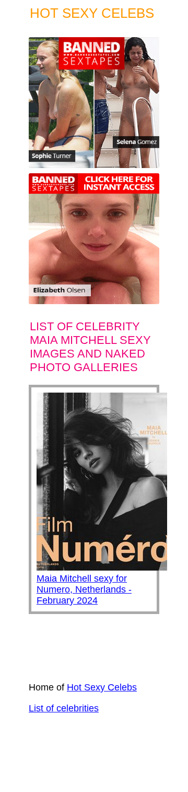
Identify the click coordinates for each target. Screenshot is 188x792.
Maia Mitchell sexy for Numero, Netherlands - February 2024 (84, 589)
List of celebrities (64, 708)
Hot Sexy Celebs (102, 687)
